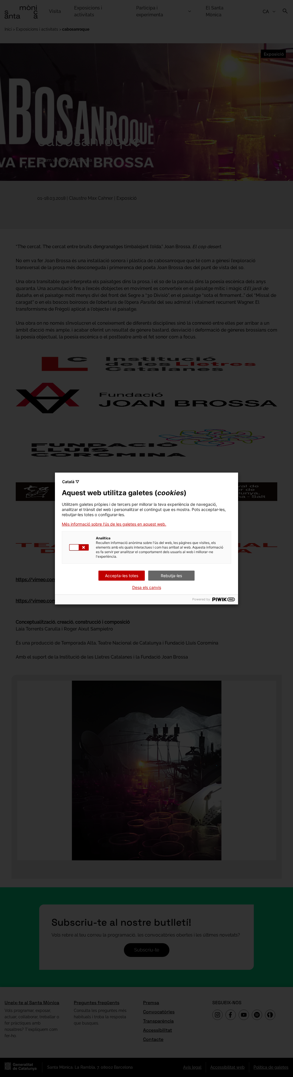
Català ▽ (70, 481)
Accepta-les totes (121, 575)
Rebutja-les (171, 575)
